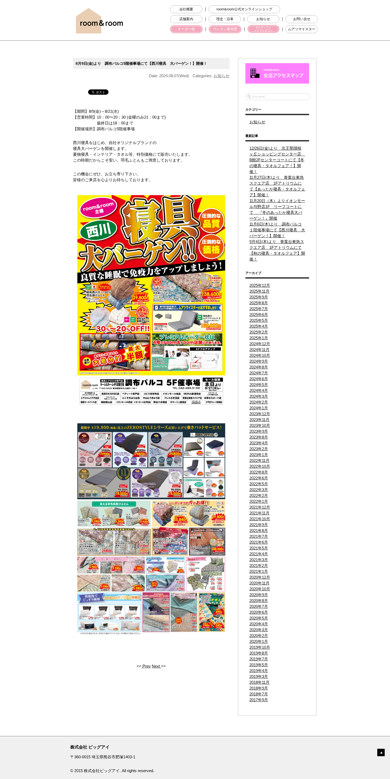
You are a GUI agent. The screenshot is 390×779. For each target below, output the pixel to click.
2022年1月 (258, 501)
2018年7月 (258, 694)
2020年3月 (258, 629)
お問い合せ (301, 19)
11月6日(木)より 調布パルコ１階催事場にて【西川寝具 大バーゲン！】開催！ (277, 230)
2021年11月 (259, 513)
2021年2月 (258, 565)
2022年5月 (258, 484)
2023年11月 (259, 419)
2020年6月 (258, 612)
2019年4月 (258, 670)
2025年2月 (258, 332)
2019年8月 (258, 653)
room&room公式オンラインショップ (244, 9)
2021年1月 (258, 571)
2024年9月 (258, 361)
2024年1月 (258, 408)
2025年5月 (258, 320)
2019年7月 (258, 659)
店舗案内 (186, 19)
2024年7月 (258, 373)
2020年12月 (259, 577)
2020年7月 (258, 606)
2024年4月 (258, 390)
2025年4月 (258, 326)
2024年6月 (258, 378)
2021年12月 (259, 507)
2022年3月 (258, 489)
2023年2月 (258, 449)
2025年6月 (258, 314)
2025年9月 (258, 297)
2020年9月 (258, 594)
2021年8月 (258, 530)
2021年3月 (258, 559)
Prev (146, 666)
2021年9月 (258, 524)
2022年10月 (259, 466)
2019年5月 (258, 665)
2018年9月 (258, 688)
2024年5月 (258, 384)
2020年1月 (258, 641)
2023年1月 (258, 454)
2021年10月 (259, 519)
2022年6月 (258, 478)
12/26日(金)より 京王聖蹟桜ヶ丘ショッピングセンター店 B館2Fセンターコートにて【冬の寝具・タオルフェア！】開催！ (277, 160)
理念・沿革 (224, 19)
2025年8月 (258, 303)
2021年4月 (258, 554)
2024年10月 (259, 355)
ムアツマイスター (301, 29)
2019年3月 (258, 676)
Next (156, 666)
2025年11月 (259, 291)
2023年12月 (259, 414)
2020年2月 (258, 635)
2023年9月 (258, 431)
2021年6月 (258, 542)
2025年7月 (258, 308)
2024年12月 (259, 343)
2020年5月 (258, 618)
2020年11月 (259, 583)
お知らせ (263, 19)
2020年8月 (258, 600)
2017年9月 (258, 700)
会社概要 (186, 9)
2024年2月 (258, 402)
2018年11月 (259, 682)
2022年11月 (259, 460)
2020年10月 (259, 589)
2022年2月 (258, 495)
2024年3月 (258, 396)
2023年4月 (258, 443)
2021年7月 (258, 536)
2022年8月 (258, 472)
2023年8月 (258, 437)
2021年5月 (258, 548)
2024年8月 (258, 367)
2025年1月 (258, 338)
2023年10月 (259, 425)
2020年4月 (258, 624)
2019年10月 (259, 647)
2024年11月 (259, 349)
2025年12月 (259, 285)
